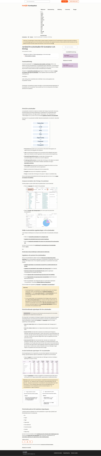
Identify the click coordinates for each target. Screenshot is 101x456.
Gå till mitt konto (43, 35)
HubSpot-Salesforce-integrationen (44, 282)
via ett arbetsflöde (49, 293)
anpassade (45, 320)
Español (42, 13)
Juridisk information (58, 453)
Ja (24, 441)
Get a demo (64, 1)
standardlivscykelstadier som (34, 71)
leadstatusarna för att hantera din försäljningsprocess (48, 433)
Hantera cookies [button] (74, 453)
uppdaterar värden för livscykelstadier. (50, 115)
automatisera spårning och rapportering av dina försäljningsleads (35, 436)
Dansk (42, 26)
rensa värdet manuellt (39, 293)
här (53, 43)
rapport (29, 357)
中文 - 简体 (42, 31)
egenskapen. (29, 163)
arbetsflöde (30, 375)
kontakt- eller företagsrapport (34, 210)
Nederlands (42, 19)
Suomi (42, 23)
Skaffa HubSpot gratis (74, 1)
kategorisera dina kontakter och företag (42, 64)
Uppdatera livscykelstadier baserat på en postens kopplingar (36, 239)
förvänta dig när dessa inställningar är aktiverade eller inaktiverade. (36, 251)
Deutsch (42, 14)
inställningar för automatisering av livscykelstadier (45, 245)
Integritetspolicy (66, 453)
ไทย (41, 30)
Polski (42, 22)
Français (42, 18)
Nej (30, 441)
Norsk (42, 27)
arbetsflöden (28, 293)
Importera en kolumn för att (34, 270)
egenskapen (48, 284)
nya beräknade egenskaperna (46, 304)
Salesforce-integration (47, 291)
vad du (27, 246)
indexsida (30, 186)
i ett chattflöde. (41, 274)
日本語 (42, 15)
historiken (38, 284)
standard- (39, 320)
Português (42, 17)
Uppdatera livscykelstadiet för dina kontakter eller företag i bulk (37, 268)
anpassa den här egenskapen (33, 435)
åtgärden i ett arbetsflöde (38, 276)
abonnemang (39, 54)
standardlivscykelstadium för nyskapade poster (38, 236)
